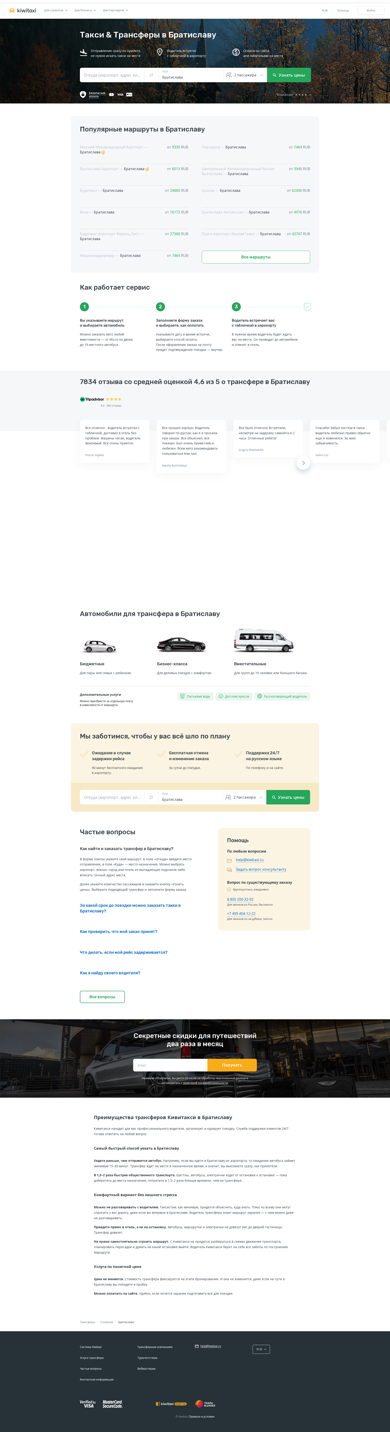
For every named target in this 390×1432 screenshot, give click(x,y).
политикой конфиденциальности (205, 1083)
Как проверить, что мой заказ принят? (118, 931)
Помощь (343, 10)
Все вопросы (102, 996)
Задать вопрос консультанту (261, 869)
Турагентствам (147, 1358)
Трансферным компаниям (154, 1347)
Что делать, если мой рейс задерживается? (123, 952)
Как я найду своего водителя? (110, 972)
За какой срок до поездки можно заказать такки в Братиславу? (130, 908)
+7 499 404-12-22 (241, 913)
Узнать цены (291, 75)
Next (303, 462)
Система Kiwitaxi (91, 1347)
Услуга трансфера (92, 1358)
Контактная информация (97, 1379)
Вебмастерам (146, 1369)
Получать (232, 1065)
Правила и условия (201, 1416)
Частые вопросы (91, 1369)
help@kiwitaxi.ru (250, 859)
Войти (371, 10)
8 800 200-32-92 (240, 899)
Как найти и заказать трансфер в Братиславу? (126, 848)
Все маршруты (256, 257)
